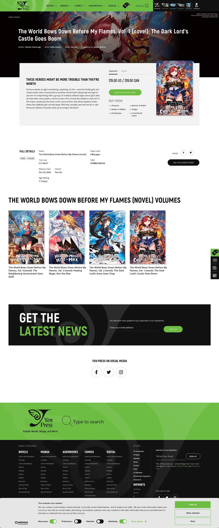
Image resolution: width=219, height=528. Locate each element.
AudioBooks (70, 452)
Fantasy (21, 471)
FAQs (135, 469)
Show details (137, 521)
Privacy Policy (182, 466)
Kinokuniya (116, 113)
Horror (21, 474)
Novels (17, 17)
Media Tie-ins (89, 481)
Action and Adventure (26, 456)
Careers (136, 465)
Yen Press (136, 489)
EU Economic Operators (141, 476)
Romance (22, 481)
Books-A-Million (119, 109)
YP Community (138, 451)
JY (134, 496)
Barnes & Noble (139, 105)
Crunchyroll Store (137, 114)
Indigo (134, 109)
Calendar (136, 458)
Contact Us (137, 480)
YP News (136, 455)
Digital (111, 452)
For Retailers (137, 473)
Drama (21, 467)
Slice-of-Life (23, 488)
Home (10, 17)
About (135, 462)
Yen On (136, 493)
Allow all (193, 505)
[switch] (77, 521)
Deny (192, 521)
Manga (45, 452)
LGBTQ (21, 478)
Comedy (31, 158)
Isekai (23, 158)
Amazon (115, 105)
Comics (89, 452)
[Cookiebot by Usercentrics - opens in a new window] (21, 523)
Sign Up (193, 456)
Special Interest (24, 492)
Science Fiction (24, 485)
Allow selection (193, 513)
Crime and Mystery (25, 464)
